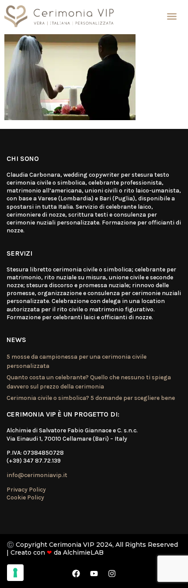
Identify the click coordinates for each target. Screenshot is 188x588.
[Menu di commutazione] (172, 16)
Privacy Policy (26, 489)
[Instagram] (112, 573)
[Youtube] (94, 573)
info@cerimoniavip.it (37, 475)
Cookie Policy (25, 497)
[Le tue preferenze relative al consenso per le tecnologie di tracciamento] (15, 572)
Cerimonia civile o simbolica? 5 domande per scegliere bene (91, 398)
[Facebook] (76, 573)
